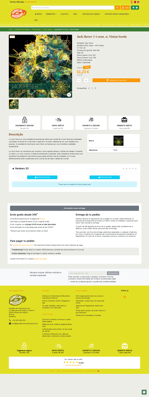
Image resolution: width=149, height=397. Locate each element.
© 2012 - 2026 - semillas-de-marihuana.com (67, 371)
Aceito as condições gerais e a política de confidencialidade (93, 282)
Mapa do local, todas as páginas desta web (57, 325)
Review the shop (105, 177)
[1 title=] (123, 168)
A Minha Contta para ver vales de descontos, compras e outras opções (56, 335)
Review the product (42, 177)
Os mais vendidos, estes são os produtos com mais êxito (54, 307)
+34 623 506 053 (18, 320)
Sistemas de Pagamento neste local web (89, 307)
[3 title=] (129, 168)
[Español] (131, 2)
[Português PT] (135, 2)
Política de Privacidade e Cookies (88, 315)
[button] (125, 7)
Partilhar (89, 88)
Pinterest (95, 88)
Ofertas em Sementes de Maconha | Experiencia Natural (56, 297)
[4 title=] (132, 168)
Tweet (92, 88)
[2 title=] (126, 168)
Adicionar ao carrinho (116, 80)
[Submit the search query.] (33, 8)
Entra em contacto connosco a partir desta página (56, 320)
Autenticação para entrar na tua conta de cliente (57, 330)
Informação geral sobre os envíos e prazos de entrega (89, 297)
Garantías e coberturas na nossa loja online (90, 302)
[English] (138, 2)
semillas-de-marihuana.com (23, 245)
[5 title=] (136, 168)
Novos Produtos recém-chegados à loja (56, 302)
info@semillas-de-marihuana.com (25, 324)
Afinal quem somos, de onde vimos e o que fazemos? (91, 311)
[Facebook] (125, 297)
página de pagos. (40, 259)
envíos (42, 219)
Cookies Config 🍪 (92, 371)
